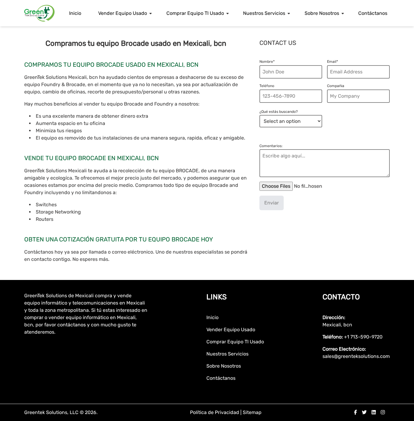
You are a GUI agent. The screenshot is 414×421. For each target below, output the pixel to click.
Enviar (271, 203)
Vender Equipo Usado (122, 13)
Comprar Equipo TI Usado (195, 13)
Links (216, 297)
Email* (332, 61)
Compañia (335, 86)
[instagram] (383, 412)
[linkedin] (374, 412)
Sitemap (252, 412)
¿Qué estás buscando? (278, 111)
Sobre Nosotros (322, 13)
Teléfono (266, 86)
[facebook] (355, 412)
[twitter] (364, 412)
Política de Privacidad (215, 412)
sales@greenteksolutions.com (356, 356)
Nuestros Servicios (264, 13)
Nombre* (267, 61)
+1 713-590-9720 (363, 337)
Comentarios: (270, 146)
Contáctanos (372, 13)
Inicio (75, 13)
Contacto (341, 297)
